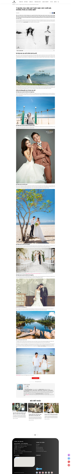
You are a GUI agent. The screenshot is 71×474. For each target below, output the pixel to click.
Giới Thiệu (26, 1)
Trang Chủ (21, 1)
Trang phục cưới (37, 1)
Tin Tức (51, 1)
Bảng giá (31, 1)
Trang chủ (13, 4)
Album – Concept (45, 1)
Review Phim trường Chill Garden (19, 414)
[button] (58, 1)
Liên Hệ (55, 1)
